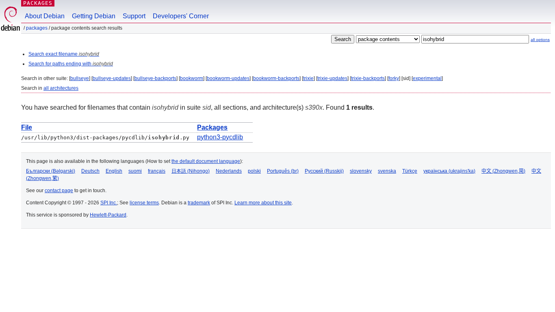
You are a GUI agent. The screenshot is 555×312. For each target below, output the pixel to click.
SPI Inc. (108, 203)
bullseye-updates (112, 78)
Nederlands (229, 171)
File (26, 127)
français (156, 171)
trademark (199, 203)
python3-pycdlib (220, 137)
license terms (144, 203)
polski (254, 171)
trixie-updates (332, 78)
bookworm (191, 78)
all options (540, 39)
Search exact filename (63, 54)
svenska (387, 171)
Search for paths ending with (70, 64)
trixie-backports (368, 78)
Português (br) (283, 171)
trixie (308, 78)
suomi (135, 171)
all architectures (60, 88)
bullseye (79, 78)
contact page (59, 190)
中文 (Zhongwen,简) (503, 171)
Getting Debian (93, 16)
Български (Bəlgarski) (50, 171)
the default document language (205, 161)
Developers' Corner (181, 16)
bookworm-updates (228, 78)
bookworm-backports (276, 78)
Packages (37, 3)
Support (134, 16)
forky (393, 78)
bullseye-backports (155, 78)
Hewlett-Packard (108, 215)
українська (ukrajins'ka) (449, 171)
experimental (427, 78)
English (114, 171)
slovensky (361, 171)
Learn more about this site (263, 203)
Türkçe (409, 171)
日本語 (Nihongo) (190, 171)
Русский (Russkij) (324, 171)
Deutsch (90, 171)
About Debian (45, 16)
